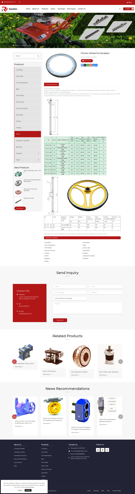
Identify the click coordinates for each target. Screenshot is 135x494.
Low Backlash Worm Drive (24, 363)
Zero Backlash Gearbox (79, 372)
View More (19, 208)
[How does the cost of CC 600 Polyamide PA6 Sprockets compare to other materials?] (38, 409)
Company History (19, 452)
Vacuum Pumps (22, 108)
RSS (103, 490)
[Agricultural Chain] (18, 201)
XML (108, 490)
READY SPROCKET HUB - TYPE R (32, 171)
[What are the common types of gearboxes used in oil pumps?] (67, 407)
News (53, 9)
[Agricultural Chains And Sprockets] (18, 192)
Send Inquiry (71, 9)
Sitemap (96, 490)
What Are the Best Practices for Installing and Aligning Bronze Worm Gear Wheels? (95, 419)
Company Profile (19, 448)
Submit (60, 320)
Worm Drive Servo (49, 371)
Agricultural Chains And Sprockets (30, 189)
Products (45, 9)
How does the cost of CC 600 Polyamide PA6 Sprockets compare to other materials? (39, 425)
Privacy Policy (117, 490)
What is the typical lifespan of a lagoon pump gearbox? (122, 428)
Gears (18, 160)
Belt (17, 89)
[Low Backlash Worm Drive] (25, 352)
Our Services (18, 462)
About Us (35, 9)
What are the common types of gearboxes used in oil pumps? (67, 422)
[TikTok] (131, 2)
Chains (18, 121)
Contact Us (81, 9)
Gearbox (19, 153)
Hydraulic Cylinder (22, 140)
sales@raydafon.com (9, 2)
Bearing (19, 147)
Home (28, 9)
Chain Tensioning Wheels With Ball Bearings (32, 180)
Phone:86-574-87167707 (78, 448)
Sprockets (19, 115)
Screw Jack (20, 102)
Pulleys (18, 128)
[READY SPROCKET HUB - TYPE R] (18, 173)
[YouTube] (127, 2)
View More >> (19, 366)
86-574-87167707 (24, 306)
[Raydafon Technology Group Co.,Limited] (9, 9)
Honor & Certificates (20, 459)
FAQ (15, 466)
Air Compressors (22, 83)
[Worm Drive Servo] (53, 356)
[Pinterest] (129, 2)
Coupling (19, 70)
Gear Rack (19, 76)
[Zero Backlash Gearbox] (81, 356)
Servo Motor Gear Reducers (109, 372)
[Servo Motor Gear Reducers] (109, 356)
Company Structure (20, 455)
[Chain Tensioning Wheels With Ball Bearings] (18, 183)
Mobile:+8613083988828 (77, 454)
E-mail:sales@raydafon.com (79, 451)
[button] (14, 361)
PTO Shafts (20, 95)
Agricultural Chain (29, 198)
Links (88, 490)
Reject (20, 490)
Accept (28, 490)
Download (61, 9)
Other (29, 45)
